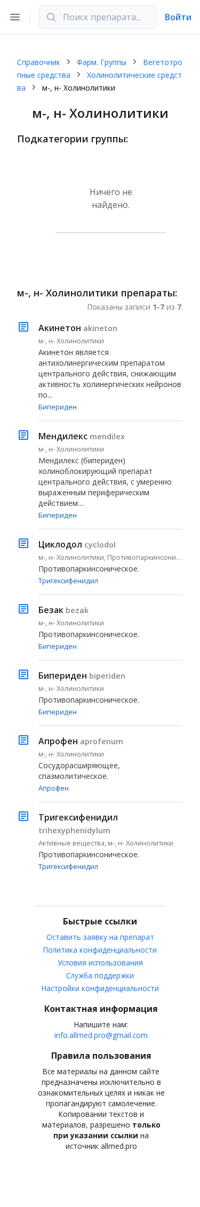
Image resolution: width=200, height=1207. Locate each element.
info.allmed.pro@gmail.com (101, 1035)
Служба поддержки (100, 975)
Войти (178, 17)
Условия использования (100, 962)
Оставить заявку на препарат (100, 937)
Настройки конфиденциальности (100, 988)
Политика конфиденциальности (100, 950)
